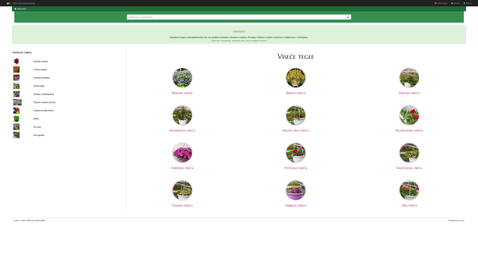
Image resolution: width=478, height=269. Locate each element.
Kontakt (457, 3)
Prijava (468, 3)
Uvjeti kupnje (442, 3)
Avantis (461, 220)
